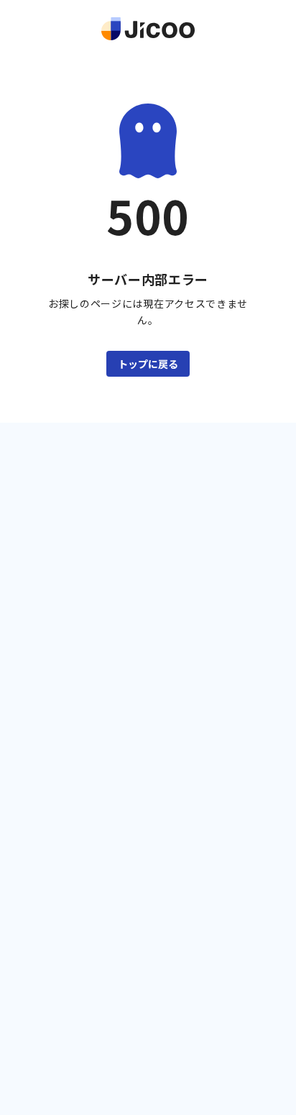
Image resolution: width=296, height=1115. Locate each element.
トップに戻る (148, 364)
